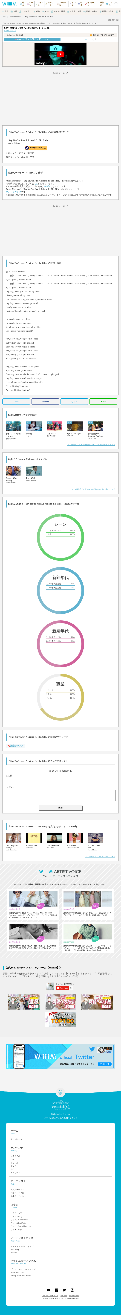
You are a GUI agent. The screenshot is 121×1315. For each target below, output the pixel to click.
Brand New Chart (17, 1272)
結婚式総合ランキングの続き (22, 415)
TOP (4, 17)
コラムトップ (16, 1213)
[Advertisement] (60, 98)
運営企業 (63, 1296)
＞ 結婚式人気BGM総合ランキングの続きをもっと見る (91, 445)
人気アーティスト (18, 1190)
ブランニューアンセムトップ (23, 1269)
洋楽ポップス (27, 157)
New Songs (15, 1250)
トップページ (16, 1139)
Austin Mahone (15, 17)
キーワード (15, 1173)
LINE (103, 401)
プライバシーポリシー (50, 1296)
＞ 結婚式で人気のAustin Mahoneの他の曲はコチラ (93, 489)
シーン (13, 1159)
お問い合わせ (74, 1296)
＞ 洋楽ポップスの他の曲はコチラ (100, 856)
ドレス (13, 1166)
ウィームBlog (16, 1216)
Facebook (45, 401)
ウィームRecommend (19, 1220)
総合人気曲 (15, 1156)
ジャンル (14, 1163)
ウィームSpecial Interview (21, 1226)
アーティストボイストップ (22, 1246)
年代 (12, 1169)
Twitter (16, 401)
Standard (14, 1253)
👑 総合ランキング (102, 35)
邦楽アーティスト (18, 1193)
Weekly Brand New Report (21, 1275)
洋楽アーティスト (18, 1196)
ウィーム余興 (16, 1229)
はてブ (74, 401)
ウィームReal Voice (18, 1223)
